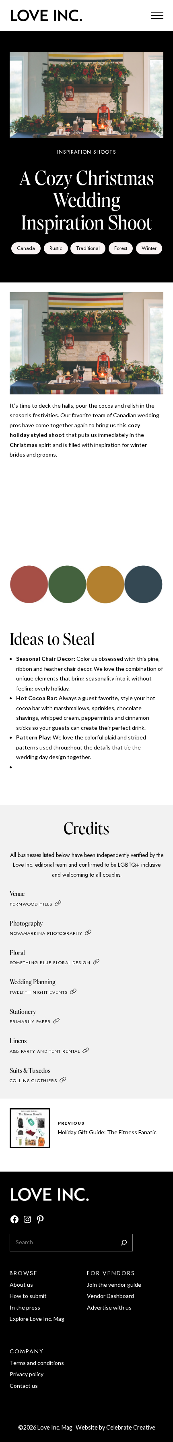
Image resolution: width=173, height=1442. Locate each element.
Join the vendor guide (114, 1284)
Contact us (24, 1385)
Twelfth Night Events (39, 992)
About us (21, 1284)
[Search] (124, 1242)
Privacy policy (26, 1374)
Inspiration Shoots (86, 152)
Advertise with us (109, 1307)
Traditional (88, 248)
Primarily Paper (30, 1022)
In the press (25, 1307)
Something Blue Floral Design (50, 963)
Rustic (55, 248)
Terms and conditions (37, 1362)
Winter (149, 248)
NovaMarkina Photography (46, 933)
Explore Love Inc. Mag (37, 1318)
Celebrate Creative (130, 1427)
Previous (71, 1123)
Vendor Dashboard (110, 1295)
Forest (120, 248)
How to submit (28, 1295)
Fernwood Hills (31, 904)
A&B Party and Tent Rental (45, 1051)
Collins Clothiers (33, 1080)
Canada (26, 248)
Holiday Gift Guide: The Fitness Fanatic (107, 1132)
